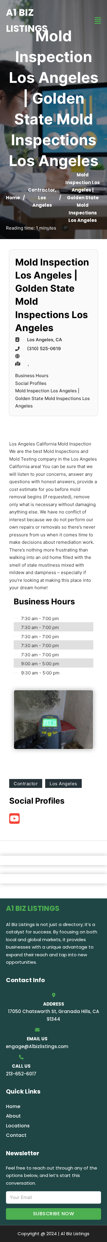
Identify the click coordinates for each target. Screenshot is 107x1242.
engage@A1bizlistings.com (37, 1046)
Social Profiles (30, 383)
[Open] (98, 20)
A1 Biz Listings (27, 20)
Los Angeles (63, 783)
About (13, 1116)
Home (13, 198)
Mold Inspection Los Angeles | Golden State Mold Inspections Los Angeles (52, 398)
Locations (18, 1125)
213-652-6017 (21, 1074)
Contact (16, 1135)
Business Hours (31, 375)
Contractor (41, 190)
